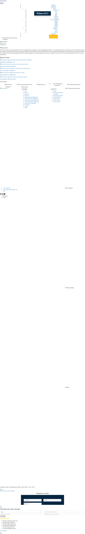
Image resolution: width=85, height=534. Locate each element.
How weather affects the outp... (8, 79)
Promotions (27, 104)
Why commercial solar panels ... (8, 66)
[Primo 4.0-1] (3, 43)
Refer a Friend (56, 100)
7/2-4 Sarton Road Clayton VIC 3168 (10, 190)
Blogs (54, 91)
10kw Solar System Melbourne (31, 101)
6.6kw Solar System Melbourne (31, 100)
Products (26, 95)
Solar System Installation (30, 103)
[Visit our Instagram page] (3, 194)
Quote (1, 489)
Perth (25, 107)
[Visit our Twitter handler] (5, 194)
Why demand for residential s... (8, 75)
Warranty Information (58, 95)
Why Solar (26, 94)
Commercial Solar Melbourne (31, 98)
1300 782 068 (54, 35)
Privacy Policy (56, 101)
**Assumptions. (3, 530)
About (25, 92)
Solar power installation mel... (8, 62)
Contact (26, 106)
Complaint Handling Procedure (58, 93)
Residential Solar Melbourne (31, 97)
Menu (2, 3)
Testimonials (56, 98)
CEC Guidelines (57, 97)
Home (25, 91)
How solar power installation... (8, 70)
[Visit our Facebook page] (1, 194)
